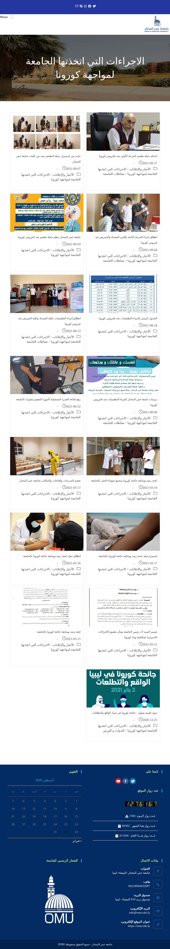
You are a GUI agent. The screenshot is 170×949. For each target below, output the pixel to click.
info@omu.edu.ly (139, 912)
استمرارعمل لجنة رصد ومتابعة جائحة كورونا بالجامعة (128, 556)
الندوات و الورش (113, 730)
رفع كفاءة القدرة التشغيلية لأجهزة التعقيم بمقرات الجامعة (48, 399)
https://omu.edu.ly (139, 926)
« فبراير (77, 841)
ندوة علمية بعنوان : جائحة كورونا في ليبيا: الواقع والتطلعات (124, 712)
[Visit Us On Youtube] (118, 781)
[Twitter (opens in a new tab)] (93, 6)
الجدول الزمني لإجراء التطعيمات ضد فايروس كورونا (128, 318)
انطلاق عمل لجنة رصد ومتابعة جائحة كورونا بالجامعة (52, 556)
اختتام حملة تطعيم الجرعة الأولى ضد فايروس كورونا (128, 156)
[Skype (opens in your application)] (80, 6)
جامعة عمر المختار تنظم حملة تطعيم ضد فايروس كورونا (49, 237)
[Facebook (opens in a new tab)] (89, 6)
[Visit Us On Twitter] (132, 781)
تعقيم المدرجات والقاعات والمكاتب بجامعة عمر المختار (50, 480)
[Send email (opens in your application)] (76, 6)
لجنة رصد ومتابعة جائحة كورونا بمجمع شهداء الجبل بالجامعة (124, 480)
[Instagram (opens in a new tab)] (85, 6)
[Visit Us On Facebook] (125, 781)
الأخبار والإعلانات (140, 169)
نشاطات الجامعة (113, 174)
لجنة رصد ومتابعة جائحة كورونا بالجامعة (59, 631)
